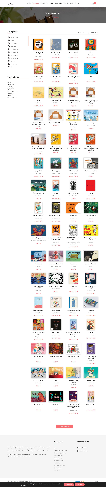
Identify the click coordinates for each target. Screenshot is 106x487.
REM (90, 76)
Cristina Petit (73, 359)
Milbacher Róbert (56, 195)
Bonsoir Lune (38, 312)
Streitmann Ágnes (35, 240)
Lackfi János (91, 173)
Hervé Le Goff (91, 383)
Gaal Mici (38, 78)
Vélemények (11, 93)
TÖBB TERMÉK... (64, 426)
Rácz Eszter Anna (91, 290)
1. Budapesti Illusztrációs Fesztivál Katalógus (91, 148)
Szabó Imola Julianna (56, 266)
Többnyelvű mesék (13, 92)
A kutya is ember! (56, 76)
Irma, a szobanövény (56, 264)
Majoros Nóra (73, 336)
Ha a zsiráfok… (90, 404)
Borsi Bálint (38, 173)
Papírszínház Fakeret (56, 123)
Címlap (49, 17)
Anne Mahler (73, 127)
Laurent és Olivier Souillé (56, 359)
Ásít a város (38, 264)
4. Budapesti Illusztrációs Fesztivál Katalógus (56, 148)
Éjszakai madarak (38, 193)
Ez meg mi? (55, 404)
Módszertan (11, 84)
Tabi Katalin (43, 240)
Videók (9, 95)
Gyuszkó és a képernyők (73, 123)
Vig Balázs (55, 102)
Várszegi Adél (56, 242)
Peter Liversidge (38, 151)
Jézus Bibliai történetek (56, 215)
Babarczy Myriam (56, 312)
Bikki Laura (38, 266)
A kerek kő (73, 215)
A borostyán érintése (55, 286)
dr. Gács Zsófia (73, 244)
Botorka (55, 193)
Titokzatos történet (91, 171)
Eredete (10, 86)
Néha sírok (73, 286)
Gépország (90, 123)
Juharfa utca (56, 310)
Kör (91, 52)
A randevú (73, 264)
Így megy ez (56, 171)
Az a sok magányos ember (38, 333)
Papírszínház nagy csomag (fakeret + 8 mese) (73, 101)
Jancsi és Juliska (91, 215)
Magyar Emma (70, 242)
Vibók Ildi (91, 218)
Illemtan (91, 332)
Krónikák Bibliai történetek (91, 357)
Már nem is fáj (38, 356)
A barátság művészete (73, 356)
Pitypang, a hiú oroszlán (38, 53)
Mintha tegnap (56, 52)
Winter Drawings (73, 193)
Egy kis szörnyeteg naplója (73, 381)
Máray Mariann (73, 54)
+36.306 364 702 (84, 451)
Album (38, 100)
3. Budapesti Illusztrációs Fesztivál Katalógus (73, 148)
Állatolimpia (91, 380)
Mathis (56, 407)
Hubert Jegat (38, 195)
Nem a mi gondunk (38, 380)
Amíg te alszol (73, 52)
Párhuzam (91, 310)
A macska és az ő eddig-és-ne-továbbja (55, 238)
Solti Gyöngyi (73, 312)
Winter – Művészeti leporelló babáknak (38, 147)
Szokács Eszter (55, 218)
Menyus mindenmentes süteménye (73, 333)
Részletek (23, 485)
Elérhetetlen (56, 332)
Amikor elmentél (91, 264)
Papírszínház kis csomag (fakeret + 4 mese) (38, 124)
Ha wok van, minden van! (73, 77)
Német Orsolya (73, 173)
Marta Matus (91, 335)
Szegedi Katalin (56, 54)
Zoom (91, 193)
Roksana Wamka (56, 288)
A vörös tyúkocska (38, 238)
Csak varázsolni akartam (38, 287)
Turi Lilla (73, 288)
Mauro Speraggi (91, 125)
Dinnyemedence (38, 310)
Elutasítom (79, 484)
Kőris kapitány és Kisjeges (90, 287)
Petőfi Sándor (38, 407)
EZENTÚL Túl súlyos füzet (73, 238)
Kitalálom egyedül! (38, 76)
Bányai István (91, 78)
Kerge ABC (38, 171)
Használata (11, 88)
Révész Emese (38, 359)
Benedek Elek (73, 218)
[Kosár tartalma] (93, 4)
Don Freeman (38, 56)
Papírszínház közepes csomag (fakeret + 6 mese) (91, 101)
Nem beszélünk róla (73, 310)
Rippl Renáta (73, 384)
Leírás (9, 82)
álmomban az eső (38, 215)
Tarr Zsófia (77, 242)
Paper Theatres (12, 97)
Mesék (9, 90)
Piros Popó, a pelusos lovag (91, 238)
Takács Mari (56, 383)
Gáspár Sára (38, 290)
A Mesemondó (73, 171)
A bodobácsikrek (56, 100)
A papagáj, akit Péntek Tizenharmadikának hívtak (73, 406)
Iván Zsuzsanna (38, 102)
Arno (56, 380)
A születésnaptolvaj (56, 356)
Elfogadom (69, 484)
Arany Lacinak (38, 404)
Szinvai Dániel (38, 218)
